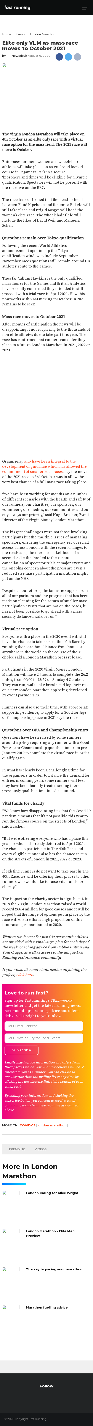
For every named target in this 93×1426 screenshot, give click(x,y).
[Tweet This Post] (68, 57)
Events (21, 34)
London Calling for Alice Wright (52, 1193)
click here (24, 975)
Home (6, 34)
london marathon (52, 1125)
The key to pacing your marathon (54, 1269)
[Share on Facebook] (59, 57)
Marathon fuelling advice (47, 1307)
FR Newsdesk (16, 55)
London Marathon (42, 34)
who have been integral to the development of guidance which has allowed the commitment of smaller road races (44, 466)
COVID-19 (27, 1125)
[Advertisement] (46, 403)
